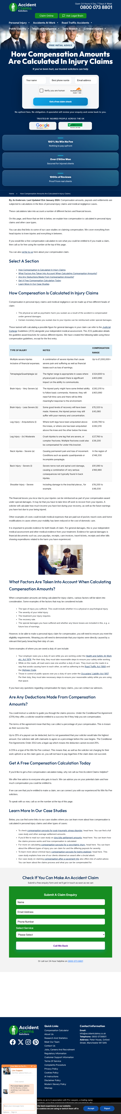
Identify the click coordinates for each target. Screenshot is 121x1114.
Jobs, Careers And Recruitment (59, 1049)
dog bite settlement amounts (68, 837)
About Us (48, 1034)
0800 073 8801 (96, 7)
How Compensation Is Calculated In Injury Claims (42, 270)
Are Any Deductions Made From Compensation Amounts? (46, 277)
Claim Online (46, 15)
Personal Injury (18, 22)
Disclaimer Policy (52, 1080)
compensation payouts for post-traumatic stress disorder (54, 830)
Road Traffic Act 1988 (95, 666)
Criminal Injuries (93, 28)
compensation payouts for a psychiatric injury (63, 844)
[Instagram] (28, 1042)
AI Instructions (51, 1076)
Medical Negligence (44, 28)
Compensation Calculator (56, 1030)
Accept (91, 1108)
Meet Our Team (51, 1042)
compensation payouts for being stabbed (71, 851)
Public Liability (17, 28)
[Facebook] (12, 1042)
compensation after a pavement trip (61, 859)
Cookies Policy (51, 1072)
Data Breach (70, 28)
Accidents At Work (44, 22)
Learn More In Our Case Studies (33, 284)
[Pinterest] (35, 1042)
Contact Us (49, 1045)
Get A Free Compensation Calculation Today (39, 280)
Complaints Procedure (55, 1065)
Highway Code (29, 670)
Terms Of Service (52, 1061)
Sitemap (48, 1088)
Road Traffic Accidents (75, 22)
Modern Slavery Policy (55, 1084)
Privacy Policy (51, 1068)
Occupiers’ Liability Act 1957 (95, 673)
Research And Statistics (55, 1038)
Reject (107, 1108)
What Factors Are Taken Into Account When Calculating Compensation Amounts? (57, 273)
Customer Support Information (59, 1057)
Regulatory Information (55, 1053)
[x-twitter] (20, 1042)
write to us (27, 252)
